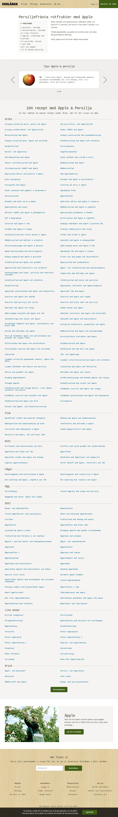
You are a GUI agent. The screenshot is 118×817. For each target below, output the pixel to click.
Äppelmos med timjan (70, 553)
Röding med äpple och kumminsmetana (78, 418)
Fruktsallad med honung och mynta (77, 520)
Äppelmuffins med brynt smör (74, 525)
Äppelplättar (66, 547)
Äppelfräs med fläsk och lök (19, 452)
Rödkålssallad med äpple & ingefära (78, 207)
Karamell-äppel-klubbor (71, 575)
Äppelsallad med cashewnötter (74, 262)
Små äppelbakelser (69, 174)
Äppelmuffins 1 (12, 553)
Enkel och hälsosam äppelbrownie (76, 514)
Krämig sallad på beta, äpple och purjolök (26, 141)
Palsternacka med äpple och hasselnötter (25, 343)
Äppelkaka (65, 564)
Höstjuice (9, 676)
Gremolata (9, 648)
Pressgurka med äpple (15, 185)
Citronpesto (66, 401)
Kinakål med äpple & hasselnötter (77, 180)
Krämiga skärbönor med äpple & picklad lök (81, 224)
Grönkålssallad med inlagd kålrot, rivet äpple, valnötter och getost (29, 389)
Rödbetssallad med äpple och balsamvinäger (81, 331)
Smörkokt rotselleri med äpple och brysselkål (83, 313)
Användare (45, 783)
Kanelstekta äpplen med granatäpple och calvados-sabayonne (30, 581)
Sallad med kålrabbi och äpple (20, 331)
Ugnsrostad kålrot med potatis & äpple (24, 174)
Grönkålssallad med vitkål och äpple (78, 383)
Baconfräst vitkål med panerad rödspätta (25, 418)
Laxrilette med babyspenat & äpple (22, 429)
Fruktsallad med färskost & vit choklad (24, 536)
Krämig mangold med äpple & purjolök (23, 257)
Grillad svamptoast (14, 615)
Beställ (108, 4)
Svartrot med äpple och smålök (20, 297)
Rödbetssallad (67, 168)
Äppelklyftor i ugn (69, 587)
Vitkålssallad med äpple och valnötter (24, 280)
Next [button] (105, 80)
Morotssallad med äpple (16, 135)
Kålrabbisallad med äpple (17, 157)
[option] (59, 80)
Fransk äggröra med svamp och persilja (79, 491)
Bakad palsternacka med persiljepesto (23, 251)
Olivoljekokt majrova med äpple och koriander (27, 349)
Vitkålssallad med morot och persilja (79, 280)
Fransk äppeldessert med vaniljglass (23, 514)
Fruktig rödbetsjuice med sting (75, 229)
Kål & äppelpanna (13, 218)
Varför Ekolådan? (100, 787)
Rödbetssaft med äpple (16, 682)
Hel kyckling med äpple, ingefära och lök (25, 480)
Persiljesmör (66, 615)
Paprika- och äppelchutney (73, 643)
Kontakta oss (100, 795)
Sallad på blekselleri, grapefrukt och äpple (82, 324)
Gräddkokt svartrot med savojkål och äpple (26, 396)
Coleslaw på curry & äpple (73, 185)
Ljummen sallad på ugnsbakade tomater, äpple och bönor (29, 360)
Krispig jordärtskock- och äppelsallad (24, 130)
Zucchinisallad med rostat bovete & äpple (25, 235)
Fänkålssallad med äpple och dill (21, 401)
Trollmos (9, 520)
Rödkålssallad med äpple (72, 163)
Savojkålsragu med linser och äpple (22, 319)
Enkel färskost (12, 654)
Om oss (57, 4)
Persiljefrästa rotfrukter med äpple (78, 337)
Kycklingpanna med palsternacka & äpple (24, 474)
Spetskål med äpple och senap (19, 308)
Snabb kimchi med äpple (71, 308)
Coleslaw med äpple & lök (17, 224)
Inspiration (45, 4)
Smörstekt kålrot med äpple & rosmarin (79, 202)
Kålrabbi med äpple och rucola (75, 372)
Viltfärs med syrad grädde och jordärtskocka (82, 446)
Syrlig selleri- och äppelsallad (76, 124)
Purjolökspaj (11, 491)
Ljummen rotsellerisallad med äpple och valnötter (85, 360)
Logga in (94, 4)
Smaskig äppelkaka (69, 569)
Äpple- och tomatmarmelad (72, 542)
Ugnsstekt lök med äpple (72, 291)
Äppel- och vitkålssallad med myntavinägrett (82, 268)
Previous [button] (13, 80)
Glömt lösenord (45, 791)
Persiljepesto (67, 146)
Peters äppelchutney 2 (71, 637)
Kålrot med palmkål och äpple (19, 372)
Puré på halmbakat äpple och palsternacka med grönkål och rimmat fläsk (27, 337)
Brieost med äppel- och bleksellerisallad (25, 407)
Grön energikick (12, 180)
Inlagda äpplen (12, 383)
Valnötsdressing (68, 626)
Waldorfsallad (11, 146)
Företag (33, 4)
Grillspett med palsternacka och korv (23, 446)
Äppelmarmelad (11, 558)
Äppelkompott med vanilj (72, 558)
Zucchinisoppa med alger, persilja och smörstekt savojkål (29, 274)
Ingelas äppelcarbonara (16, 463)
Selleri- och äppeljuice (72, 671)
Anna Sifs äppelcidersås (72, 659)
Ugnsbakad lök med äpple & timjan (77, 251)
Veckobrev (72, 795)
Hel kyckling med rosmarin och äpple (78, 480)
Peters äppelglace (69, 632)
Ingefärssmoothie (68, 152)
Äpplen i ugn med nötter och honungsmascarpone (28, 542)
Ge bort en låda (17, 795)
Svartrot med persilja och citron (21, 302)
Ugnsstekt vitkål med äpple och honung (24, 457)
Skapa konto (45, 795)
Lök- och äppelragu (69, 355)
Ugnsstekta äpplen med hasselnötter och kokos (27, 569)
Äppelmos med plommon (70, 536)
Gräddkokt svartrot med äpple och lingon (80, 389)
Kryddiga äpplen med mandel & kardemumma (80, 531)
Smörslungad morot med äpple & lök (77, 246)
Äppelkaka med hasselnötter (18, 564)
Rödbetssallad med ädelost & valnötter (24, 240)
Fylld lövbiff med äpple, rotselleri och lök (82, 463)
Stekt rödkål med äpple (71, 130)
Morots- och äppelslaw (16, 152)
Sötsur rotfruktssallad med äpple (21, 163)
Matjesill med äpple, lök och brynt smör (25, 435)
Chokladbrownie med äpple (72, 593)
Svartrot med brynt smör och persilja (79, 302)
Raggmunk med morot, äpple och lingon (23, 497)
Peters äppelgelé (13, 637)
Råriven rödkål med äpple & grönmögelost (25, 213)
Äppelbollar (10, 525)
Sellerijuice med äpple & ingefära (77, 218)
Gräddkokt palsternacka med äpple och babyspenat (84, 396)
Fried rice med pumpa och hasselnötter (79, 257)
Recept (73, 791)
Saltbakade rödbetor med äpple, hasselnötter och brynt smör (29, 325)
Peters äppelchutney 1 (16, 643)
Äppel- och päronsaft (15, 671)
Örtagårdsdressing (13, 621)
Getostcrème (66, 648)
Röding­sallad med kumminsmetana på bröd (24, 424)
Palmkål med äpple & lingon (18, 229)
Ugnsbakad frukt (68, 191)
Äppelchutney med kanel (16, 207)
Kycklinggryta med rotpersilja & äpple (79, 474)
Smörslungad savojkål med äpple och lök (24, 313)
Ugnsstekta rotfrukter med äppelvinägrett (81, 286)
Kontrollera (73, 768)
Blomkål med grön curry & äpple (20, 202)
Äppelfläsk (65, 452)
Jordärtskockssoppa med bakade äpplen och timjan (84, 378)
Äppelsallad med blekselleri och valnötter (26, 268)
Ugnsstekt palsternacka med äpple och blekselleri (30, 291)
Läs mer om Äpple (74, 732)
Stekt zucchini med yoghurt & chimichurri (25, 191)
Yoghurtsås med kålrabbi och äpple (77, 273)
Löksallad (9, 355)
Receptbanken (59, 689)
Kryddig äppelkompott (15, 378)
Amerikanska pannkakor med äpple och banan (81, 598)
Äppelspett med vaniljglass (73, 604)
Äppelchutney (66, 196)
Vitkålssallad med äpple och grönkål (23, 262)
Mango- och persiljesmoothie (74, 682)
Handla (18, 783)
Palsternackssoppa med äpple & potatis (24, 246)
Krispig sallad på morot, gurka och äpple (25, 124)
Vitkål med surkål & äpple (73, 235)
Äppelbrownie (66, 508)
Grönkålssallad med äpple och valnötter (80, 141)
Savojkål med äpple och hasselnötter (78, 319)
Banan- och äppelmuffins (17, 508)
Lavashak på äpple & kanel (18, 531)
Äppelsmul (9, 547)
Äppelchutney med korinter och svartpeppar (81, 621)
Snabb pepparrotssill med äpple (75, 429)
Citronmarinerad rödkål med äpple (21, 168)
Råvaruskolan (73, 787)
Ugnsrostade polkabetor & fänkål (76, 213)
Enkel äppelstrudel (14, 593)
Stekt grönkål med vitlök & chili (77, 157)
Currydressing (67, 654)
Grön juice (65, 676)
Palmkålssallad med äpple (72, 343)
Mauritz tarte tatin (15, 575)
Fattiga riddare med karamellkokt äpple (24, 587)
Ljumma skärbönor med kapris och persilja (25, 367)
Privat (24, 4)
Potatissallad (11, 196)
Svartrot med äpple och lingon (75, 297)
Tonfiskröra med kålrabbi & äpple (77, 424)
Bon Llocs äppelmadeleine (17, 598)
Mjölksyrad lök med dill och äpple (77, 349)
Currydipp (9, 659)
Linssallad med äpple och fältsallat (78, 367)
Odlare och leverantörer (100, 791)
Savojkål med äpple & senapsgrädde (77, 240)
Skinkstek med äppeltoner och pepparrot (80, 457)
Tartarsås (9, 632)
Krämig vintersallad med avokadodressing (81, 135)
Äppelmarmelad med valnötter (19, 604)
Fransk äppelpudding (70, 580)
